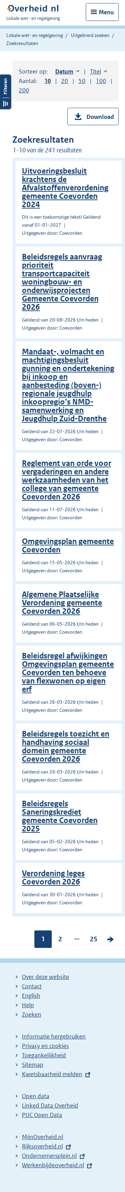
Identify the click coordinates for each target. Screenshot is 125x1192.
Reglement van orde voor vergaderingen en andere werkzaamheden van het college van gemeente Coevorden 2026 (66, 480)
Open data (35, 1096)
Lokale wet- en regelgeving (34, 35)
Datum (67, 71)
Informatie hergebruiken (54, 1036)
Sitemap (32, 1065)
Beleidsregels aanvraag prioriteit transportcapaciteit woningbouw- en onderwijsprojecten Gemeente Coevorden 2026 (62, 282)
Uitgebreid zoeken (90, 35)
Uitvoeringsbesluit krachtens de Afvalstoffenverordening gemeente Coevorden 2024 (65, 187)
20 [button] (64, 81)
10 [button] (47, 81)
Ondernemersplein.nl (49, 1156)
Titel (98, 71)
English (31, 995)
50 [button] (81, 81)
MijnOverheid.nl (42, 1137)
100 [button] (101, 81)
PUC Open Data (42, 1115)
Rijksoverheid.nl (42, 1146)
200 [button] (24, 90)
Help (28, 1005)
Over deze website (45, 977)
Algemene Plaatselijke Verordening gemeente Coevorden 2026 (62, 603)
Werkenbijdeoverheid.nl (53, 1165)
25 (94, 940)
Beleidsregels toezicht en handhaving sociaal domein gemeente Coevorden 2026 (65, 746)
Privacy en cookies (45, 1046)
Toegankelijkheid (44, 1055)
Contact (32, 986)
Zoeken (31, 1014)
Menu (106, 12)
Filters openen (5, 92)
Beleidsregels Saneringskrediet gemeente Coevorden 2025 (60, 816)
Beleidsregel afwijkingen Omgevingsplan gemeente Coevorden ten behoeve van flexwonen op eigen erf (68, 672)
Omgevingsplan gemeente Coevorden (68, 545)
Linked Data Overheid (50, 1105)
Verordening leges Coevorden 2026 (53, 878)
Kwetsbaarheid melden (52, 1074)
